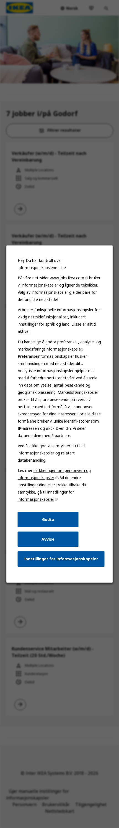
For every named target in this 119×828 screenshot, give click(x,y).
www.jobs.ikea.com (67, 277)
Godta (48, 519)
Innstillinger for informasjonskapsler (61, 558)
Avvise (48, 539)
